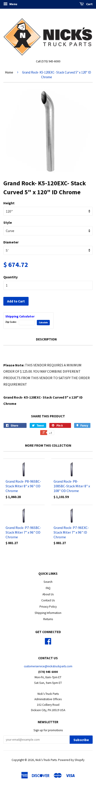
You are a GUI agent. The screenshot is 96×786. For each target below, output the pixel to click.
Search (48, 582)
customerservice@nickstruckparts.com (48, 666)
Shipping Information (48, 613)
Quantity (10, 277)
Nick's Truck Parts (46, 760)
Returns (48, 619)
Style (7, 222)
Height (9, 203)
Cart (89, 4)
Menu (13, 4)
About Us (48, 594)
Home (9, 72)
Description (46, 339)
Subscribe (81, 740)
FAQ (48, 588)
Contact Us (48, 600)
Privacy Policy (48, 607)
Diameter (11, 242)
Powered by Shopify (71, 760)
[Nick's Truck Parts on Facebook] (48, 643)
